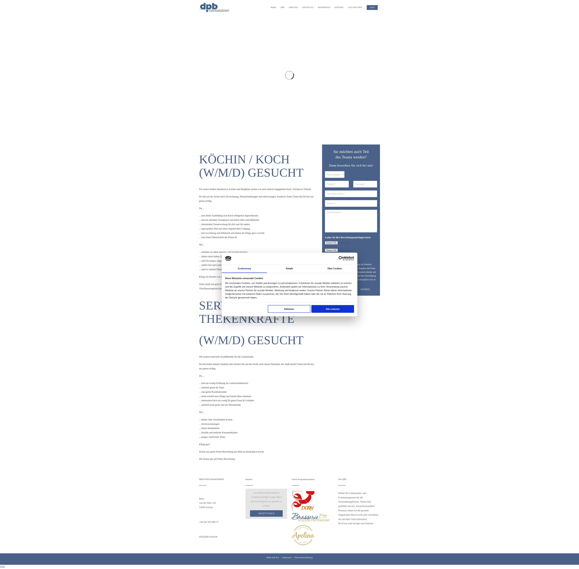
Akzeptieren (266, 513)
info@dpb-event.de (208, 536)
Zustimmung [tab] (244, 268)
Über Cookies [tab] (334, 268)
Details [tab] (289, 268)
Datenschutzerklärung (304, 557)
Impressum (287, 557)
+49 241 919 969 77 (208, 522)
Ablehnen (289, 309)
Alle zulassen (333, 309)
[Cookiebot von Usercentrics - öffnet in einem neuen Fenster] (341, 258)
